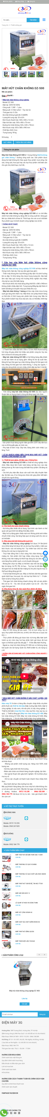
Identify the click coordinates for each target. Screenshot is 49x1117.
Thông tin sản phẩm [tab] (11, 150)
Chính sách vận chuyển (9, 1087)
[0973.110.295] (45, 565)
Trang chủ (5, 25)
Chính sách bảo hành (9, 1069)
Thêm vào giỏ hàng (23, 142)
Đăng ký (32, 1)
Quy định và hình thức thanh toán (13, 1084)
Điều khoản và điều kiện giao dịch (13, 1063)
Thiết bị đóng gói (16, 25)
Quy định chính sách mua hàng (12, 1060)
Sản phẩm (8, 1)
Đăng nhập (20, 1)
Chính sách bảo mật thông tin (12, 1057)
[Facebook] (45, 553)
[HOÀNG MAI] (26, 818)
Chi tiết (24, 1004)
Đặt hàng (8, 142)
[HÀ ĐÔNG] (26, 839)
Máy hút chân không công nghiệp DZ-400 (24, 991)
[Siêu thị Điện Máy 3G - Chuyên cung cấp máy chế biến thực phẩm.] (24, 10)
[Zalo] (45, 559)
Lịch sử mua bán (7, 1066)
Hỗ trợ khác (6, 1072)
